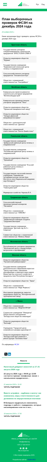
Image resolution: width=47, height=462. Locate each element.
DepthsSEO (32, 460)
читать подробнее (12, 387)
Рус (37, 4)
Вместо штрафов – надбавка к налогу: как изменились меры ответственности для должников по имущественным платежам (22, 396)
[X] (5, 354)
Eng (43, 4)
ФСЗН (16, 344)
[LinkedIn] (9, 354)
